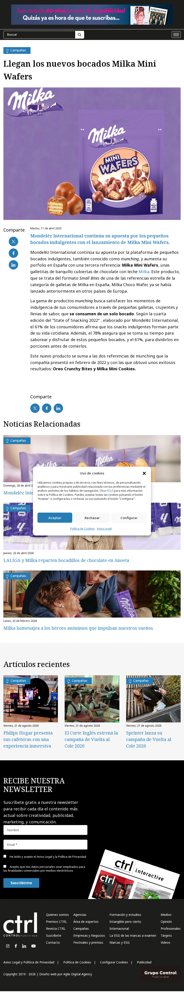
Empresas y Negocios (89, 935)
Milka (144, 271)
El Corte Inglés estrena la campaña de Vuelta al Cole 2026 (91, 739)
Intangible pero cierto (125, 921)
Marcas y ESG (119, 942)
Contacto (53, 942)
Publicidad (144, 962)
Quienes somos (57, 914)
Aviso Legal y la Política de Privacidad (61, 857)
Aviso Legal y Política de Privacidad (28, 962)
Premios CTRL (56, 921)
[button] (144, 473)
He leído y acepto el (47, 857)
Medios (166, 914)
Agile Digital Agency (77, 974)
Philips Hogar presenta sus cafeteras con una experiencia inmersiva (28, 739)
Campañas (81, 928)
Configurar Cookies (114, 962)
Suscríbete (53, 935)
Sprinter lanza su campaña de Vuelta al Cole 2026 (148, 739)
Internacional (119, 928)
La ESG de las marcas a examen (133, 935)
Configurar (129, 517)
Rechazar (92, 517)
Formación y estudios (125, 914)
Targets (166, 935)
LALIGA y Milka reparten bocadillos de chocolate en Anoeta (66, 560)
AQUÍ (109, 491)
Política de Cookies (82, 529)
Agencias (79, 914)
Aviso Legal (104, 529)
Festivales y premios (88, 942)
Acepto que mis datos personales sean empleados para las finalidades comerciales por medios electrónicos (44, 869)
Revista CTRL (56, 928)
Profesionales (171, 928)
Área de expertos (86, 921)
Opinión (166, 921)
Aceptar (54, 517)
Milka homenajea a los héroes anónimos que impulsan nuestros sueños (78, 628)
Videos (165, 942)
